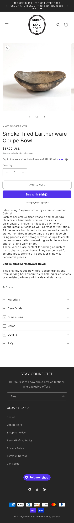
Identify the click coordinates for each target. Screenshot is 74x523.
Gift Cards (13, 463)
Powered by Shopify (49, 516)
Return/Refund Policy (20, 440)
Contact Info (14, 424)
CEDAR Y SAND (31, 516)
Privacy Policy (15, 448)
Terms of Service (17, 455)
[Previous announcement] (6, 5)
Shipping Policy (16, 432)
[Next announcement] (67, 5)
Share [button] (9, 287)
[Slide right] (44, 117)
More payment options (37, 202)
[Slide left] (29, 117)
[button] (7, 25)
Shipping (6, 153)
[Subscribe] (63, 396)
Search (11, 417)
